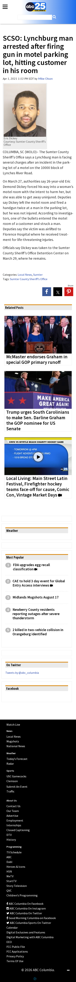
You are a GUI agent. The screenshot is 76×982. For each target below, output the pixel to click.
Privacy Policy (15, 956)
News (9, 731)
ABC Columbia (36, 7)
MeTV (9, 876)
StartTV (11, 881)
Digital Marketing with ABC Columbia (29, 937)
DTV (9, 835)
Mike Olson (45, 78)
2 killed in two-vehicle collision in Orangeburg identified (38, 632)
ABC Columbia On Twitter (25, 913)
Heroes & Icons (15, 866)
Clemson (12, 781)
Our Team (12, 811)
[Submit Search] (54, 17)
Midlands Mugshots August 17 (36, 597)
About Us (11, 800)
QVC (9, 890)
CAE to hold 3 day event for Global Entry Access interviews (39, 583)
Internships (13, 825)
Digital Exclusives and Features (25, 932)
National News (15, 746)
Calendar (12, 927)
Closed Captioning (18, 830)
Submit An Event (16, 786)
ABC (9, 857)
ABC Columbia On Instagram (27, 908)
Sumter (38, 274)
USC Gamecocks (16, 776)
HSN (9, 871)
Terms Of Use (14, 961)
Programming (14, 846)
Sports (10, 770)
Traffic (10, 791)
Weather (11, 753)
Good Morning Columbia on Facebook (32, 918)
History (11, 839)
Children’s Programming (22, 895)
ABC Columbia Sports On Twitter (30, 923)
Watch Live (13, 724)
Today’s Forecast (16, 759)
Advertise (12, 815)
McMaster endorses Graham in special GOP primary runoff (37, 359)
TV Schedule (14, 852)
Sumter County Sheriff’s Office (28, 279)
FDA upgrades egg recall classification (31, 567)
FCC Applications (17, 951)
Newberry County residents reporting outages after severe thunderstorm (36, 613)
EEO (9, 942)
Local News (25, 274)
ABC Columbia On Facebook (25, 903)
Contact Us (13, 806)
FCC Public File (15, 947)
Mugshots (12, 741)
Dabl (9, 862)
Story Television (16, 886)
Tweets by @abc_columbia (22, 672)
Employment (14, 820)
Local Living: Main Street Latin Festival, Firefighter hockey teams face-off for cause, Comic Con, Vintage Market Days (37, 487)
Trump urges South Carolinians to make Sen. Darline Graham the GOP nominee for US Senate (37, 420)
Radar (10, 763)
